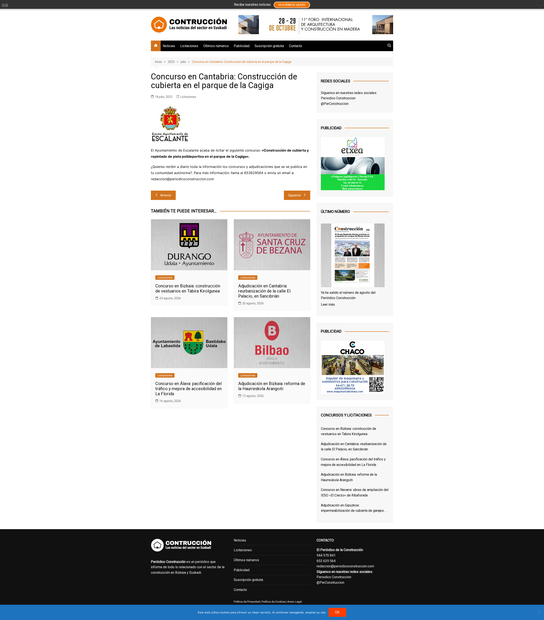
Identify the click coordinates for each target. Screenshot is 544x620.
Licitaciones (189, 46)
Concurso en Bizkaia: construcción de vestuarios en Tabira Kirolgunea (187, 288)
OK (337, 612)
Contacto (295, 46)
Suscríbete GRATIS (291, 4)
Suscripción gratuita (269, 46)
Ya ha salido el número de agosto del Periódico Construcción (348, 295)
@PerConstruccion (334, 104)
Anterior (165, 195)
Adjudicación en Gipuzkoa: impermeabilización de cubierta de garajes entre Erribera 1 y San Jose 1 (352, 508)
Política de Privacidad (247, 601)
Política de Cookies (273, 601)
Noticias (169, 46)
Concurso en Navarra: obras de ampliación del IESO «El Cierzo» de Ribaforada (354, 492)
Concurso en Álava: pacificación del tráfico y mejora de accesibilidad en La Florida (188, 388)
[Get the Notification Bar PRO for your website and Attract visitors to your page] (4, 4)
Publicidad (241, 46)
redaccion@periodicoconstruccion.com (345, 566)
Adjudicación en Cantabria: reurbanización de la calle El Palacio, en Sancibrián (264, 291)
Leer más (328, 304)
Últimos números (216, 46)
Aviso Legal (294, 601)
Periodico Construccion (338, 98)
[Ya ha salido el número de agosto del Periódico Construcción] (353, 256)
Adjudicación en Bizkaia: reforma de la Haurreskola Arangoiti (271, 386)
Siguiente (294, 195)
